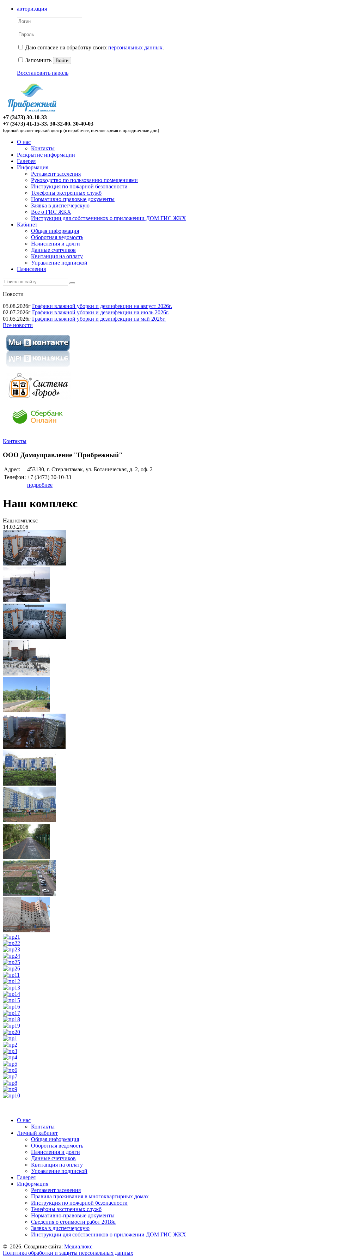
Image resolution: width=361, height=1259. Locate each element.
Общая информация (55, 231)
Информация (32, 167)
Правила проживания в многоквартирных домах (90, 1196)
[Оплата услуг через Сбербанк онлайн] (38, 429)
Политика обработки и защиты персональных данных (68, 1253)
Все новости (18, 325)
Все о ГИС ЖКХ (51, 212)
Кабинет (27, 225)
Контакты (43, 148)
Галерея (26, 161)
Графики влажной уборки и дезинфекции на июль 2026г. (100, 312)
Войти (62, 60)
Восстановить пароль (42, 73)
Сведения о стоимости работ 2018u (73, 1222)
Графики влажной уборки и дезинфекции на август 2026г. (102, 306)
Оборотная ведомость (57, 237)
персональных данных (135, 47)
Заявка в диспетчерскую (60, 205)
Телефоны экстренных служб (66, 193)
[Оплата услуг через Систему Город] (38, 398)
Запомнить (37, 60)
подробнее (40, 485)
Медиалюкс (78, 1246)
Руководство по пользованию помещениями (84, 180)
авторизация (32, 9)
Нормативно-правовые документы (73, 199)
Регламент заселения (56, 174)
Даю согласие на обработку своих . (94, 47)
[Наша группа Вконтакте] (38, 368)
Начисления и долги (55, 244)
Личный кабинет (37, 1133)
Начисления (31, 269)
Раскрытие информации (46, 155)
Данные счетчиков (53, 250)
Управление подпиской (59, 263)
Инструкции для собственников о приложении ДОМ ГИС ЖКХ (108, 218)
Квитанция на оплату (57, 256)
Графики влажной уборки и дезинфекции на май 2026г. (99, 319)
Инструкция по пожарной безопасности (79, 186)
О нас (24, 142)
